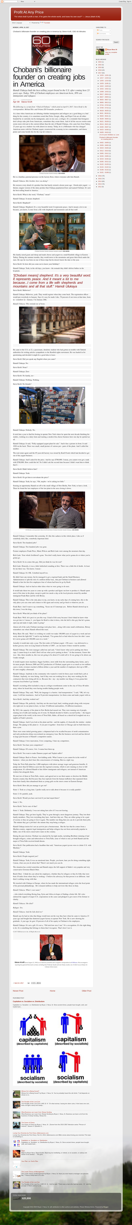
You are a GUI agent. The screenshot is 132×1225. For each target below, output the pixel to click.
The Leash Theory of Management (32, 1171)
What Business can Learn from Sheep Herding (36, 1112)
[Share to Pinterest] (40, 983)
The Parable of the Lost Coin (30, 1102)
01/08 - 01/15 (104, 170)
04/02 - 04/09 (104, 142)
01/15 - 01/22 (104, 167)
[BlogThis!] (34, 983)
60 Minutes (74, 962)
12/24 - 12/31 (104, 75)
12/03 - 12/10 (104, 80)
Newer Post (18, 991)
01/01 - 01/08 (104, 172)
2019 (100, 67)
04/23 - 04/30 (104, 129)
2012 (100, 187)
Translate (47, 23)
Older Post (86, 991)
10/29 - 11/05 (104, 83)
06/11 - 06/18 (104, 113)
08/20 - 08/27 (104, 99)
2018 (100, 70)
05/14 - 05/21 (104, 124)
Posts (100, 30)
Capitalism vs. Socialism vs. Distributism (28, 1001)
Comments (102, 33)
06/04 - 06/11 (104, 116)
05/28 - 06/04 (104, 119)
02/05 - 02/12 (104, 161)
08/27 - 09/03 (104, 97)
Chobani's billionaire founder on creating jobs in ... (108, 138)
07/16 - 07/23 (104, 105)
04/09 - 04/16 (104, 132)
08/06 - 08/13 (104, 102)
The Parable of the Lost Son (30, 1182)
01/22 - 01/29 (104, 164)
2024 (100, 62)
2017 (100, 73)
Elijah (23, 1151)
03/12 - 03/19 (104, 151)
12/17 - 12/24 (104, 78)
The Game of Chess (28, 1122)
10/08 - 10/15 (104, 91)
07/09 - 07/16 (104, 108)
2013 (100, 184)
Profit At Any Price (29, 12)
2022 (100, 65)
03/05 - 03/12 (104, 153)
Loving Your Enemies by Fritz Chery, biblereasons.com (31, 1133)
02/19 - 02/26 (104, 159)
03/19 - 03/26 (104, 148)
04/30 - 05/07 (104, 127)
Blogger (105, 1207)
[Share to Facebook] (38, 983)
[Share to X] (36, 983)
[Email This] (32, 983)
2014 (100, 181)
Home (52, 991)
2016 (100, 176)
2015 (100, 178)
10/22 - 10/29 (104, 86)
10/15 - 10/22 (104, 89)
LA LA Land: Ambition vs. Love (109, 135)
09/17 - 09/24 (104, 94)
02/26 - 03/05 (104, 156)
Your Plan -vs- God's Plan (29, 1161)
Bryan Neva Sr (112, 49)
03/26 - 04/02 (104, 145)
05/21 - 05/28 (104, 121)
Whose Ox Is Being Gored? (30, 1091)
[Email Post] (28, 983)
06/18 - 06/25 (104, 110)
